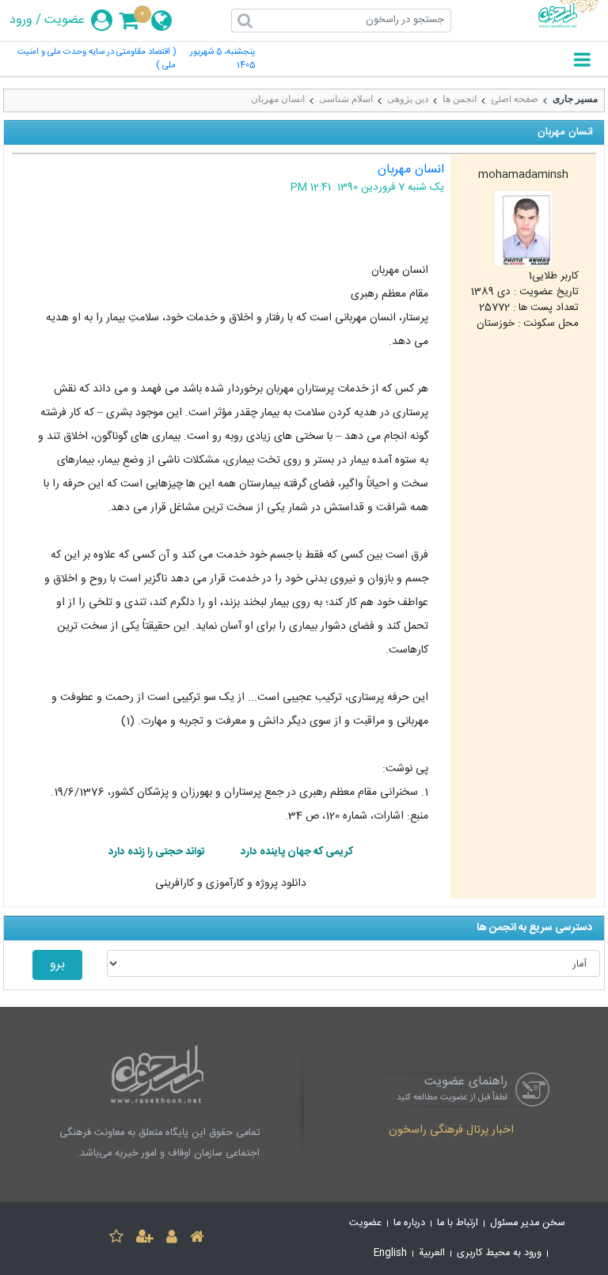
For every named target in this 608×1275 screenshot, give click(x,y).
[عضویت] (145, 1239)
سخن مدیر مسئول (527, 1223)
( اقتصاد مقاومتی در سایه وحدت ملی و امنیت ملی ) (96, 59)
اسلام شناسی (346, 98)
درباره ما (409, 1223)
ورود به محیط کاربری (499, 1253)
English (390, 1253)
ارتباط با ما (457, 1223)
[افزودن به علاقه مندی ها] (116, 1239)
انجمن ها (460, 98)
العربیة (432, 1253)
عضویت (64, 20)
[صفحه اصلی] (197, 1239)
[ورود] (172, 1239)
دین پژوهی (407, 98)
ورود (21, 20)
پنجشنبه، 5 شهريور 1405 (222, 59)
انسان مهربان (278, 98)
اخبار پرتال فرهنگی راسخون (451, 1131)
